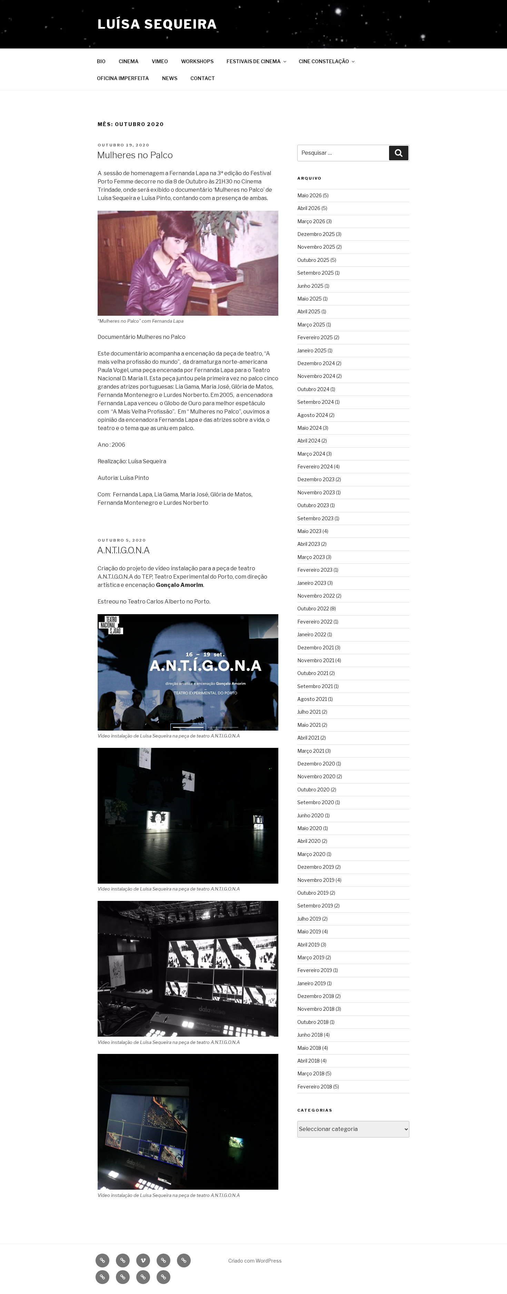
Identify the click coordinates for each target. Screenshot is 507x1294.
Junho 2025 (310, 286)
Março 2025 (311, 324)
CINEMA (129, 61)
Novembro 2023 (316, 492)
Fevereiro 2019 (314, 970)
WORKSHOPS (197, 61)
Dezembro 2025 (316, 234)
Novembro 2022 (316, 596)
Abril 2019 (308, 945)
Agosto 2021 (312, 699)
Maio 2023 (309, 531)
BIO (101, 61)
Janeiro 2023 (311, 583)
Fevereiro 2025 (315, 337)
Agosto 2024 (312, 415)
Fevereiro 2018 (314, 1087)
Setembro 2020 (315, 802)
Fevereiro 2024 (315, 466)
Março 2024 (311, 454)
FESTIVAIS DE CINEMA (254, 61)
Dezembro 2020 (316, 764)
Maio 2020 (309, 828)
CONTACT (202, 78)
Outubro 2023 (313, 505)
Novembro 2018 (316, 1009)
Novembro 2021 (315, 660)
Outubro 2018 (313, 1022)
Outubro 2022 (313, 608)
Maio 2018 (309, 1048)
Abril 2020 (309, 841)
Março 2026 (311, 221)
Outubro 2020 (313, 789)
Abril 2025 (308, 311)
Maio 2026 (309, 195)
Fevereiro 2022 (314, 622)
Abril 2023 (308, 544)
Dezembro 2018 (315, 996)
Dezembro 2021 (315, 647)
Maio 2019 (309, 931)
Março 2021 (310, 751)
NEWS (169, 78)
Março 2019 (311, 957)
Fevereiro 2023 (314, 570)
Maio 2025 (309, 299)
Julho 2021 (309, 712)
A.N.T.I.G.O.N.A (123, 550)
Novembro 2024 (316, 376)
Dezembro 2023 (316, 479)
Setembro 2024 (315, 402)
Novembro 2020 (316, 776)
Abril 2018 (308, 1061)
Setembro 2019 (315, 905)
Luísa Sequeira (158, 24)
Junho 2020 (310, 815)
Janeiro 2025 (312, 350)
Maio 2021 (309, 725)
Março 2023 (311, 557)
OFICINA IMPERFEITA (123, 78)
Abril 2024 (308, 441)
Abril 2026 (308, 208)
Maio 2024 (309, 428)
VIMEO (160, 61)
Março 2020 (311, 854)
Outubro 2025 (313, 260)
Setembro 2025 (315, 273)
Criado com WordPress (255, 1261)
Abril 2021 (308, 738)
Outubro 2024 (313, 389)
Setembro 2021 (315, 686)
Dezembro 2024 (316, 363)
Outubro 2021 (312, 673)
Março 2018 (311, 1073)
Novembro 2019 (316, 880)
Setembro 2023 (315, 518)
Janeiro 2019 (311, 983)
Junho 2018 (310, 1035)
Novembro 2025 (316, 247)
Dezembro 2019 (315, 867)
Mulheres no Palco (135, 155)
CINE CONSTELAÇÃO (324, 61)
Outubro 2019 (313, 893)
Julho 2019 (309, 919)
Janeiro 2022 (311, 634)
